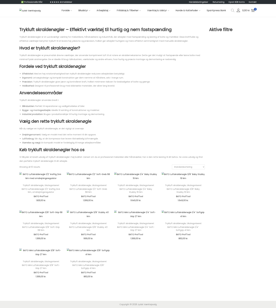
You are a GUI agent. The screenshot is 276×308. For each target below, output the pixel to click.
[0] (252, 10)
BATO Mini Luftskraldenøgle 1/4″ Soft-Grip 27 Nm (136, 229)
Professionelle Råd (33, 2)
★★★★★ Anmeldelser (61, 2)
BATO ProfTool (41, 196)
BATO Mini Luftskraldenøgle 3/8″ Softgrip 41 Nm (88, 267)
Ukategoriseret (52, 185)
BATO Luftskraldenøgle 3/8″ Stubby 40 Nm (88, 229)
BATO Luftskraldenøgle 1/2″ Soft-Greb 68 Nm (88, 191)
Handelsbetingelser (198, 2)
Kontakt (253, 2)
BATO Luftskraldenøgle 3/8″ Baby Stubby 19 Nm (183, 191)
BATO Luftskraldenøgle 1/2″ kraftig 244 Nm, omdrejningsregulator (41, 191)
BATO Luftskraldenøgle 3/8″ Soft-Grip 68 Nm (41, 229)
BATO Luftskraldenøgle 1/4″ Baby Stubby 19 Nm (136, 191)
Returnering (218, 2)
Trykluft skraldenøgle (33, 185)
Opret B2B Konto (236, 2)
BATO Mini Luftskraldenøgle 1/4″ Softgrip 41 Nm (183, 229)
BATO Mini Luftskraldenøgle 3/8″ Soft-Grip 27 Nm (41, 267)
